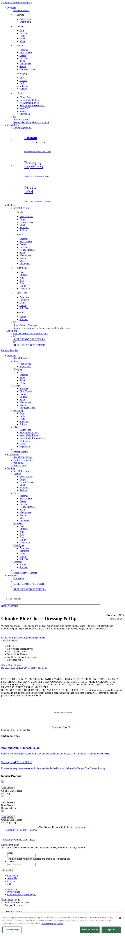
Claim (16, 427)
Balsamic (24, 388)
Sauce (22, 380)
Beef (22, 526)
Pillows (23, 88)
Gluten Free (25, 429)
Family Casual (26, 222)
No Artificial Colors (29, 432)
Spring (23, 564)
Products (11, 7)
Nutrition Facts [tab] (16, 637)
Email (10, 852)
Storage (17, 361)
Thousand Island (28, 69)
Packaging (18, 410)
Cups (22, 413)
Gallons (23, 416)
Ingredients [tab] (28, 637)
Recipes (11, 205)
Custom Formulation (23, 460)
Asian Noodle (26, 216)
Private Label (19, 465)
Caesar (23, 394)
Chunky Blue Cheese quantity (15, 730)
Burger (23, 479)
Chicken (24, 529)
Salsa (22, 518)
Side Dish (24, 308)
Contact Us (30, 333)
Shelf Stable (25, 21)
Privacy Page (13, 891)
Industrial (24, 421)
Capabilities (13, 125)
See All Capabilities (22, 128)
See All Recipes (21, 208)
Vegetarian (25, 113)
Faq (9, 884)
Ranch (23, 405)
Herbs (22, 377)
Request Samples (9, 350)
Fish (22, 534)
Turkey (23, 540)
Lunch (23, 556)
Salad (22, 485)
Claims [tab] (4, 637)
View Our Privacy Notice (52, 923)
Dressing (24, 374)
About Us (12, 330)
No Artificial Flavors (29, 435)
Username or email (13, 911)
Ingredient (18, 523)
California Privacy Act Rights (21, 894)
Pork (22, 537)
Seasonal (17, 562)
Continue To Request (16, 830)
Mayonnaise (25, 402)
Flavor (16, 385)
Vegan (23, 443)
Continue (33, 830)
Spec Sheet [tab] (40, 637)
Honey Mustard (27, 249)
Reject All (111, 930)
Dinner (23, 553)
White (22, 41)
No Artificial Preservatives (32, 105)
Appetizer (24, 548)
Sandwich (24, 487)
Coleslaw (24, 396)
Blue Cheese (26, 391)
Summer (24, 319)
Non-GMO (25, 440)
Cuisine (17, 474)
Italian (22, 399)
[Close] (120, 918)
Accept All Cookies (90, 930)
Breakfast (24, 551)
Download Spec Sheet (62, 727)
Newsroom (12, 889)
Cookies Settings (12, 930)
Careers (11, 881)
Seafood (23, 230)
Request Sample (9, 641)
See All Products (21, 10)
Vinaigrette (25, 263)
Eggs (22, 531)
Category (17, 369)
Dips (22, 372)
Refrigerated (25, 363)
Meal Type (18, 545)
